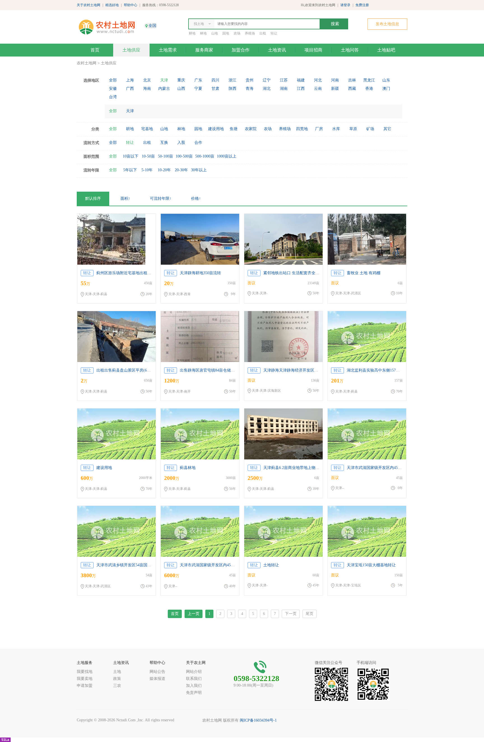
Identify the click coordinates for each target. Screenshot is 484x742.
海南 (147, 88)
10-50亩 (148, 156)
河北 (318, 80)
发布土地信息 (387, 24)
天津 (164, 80)
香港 (369, 88)
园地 (225, 33)
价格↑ (196, 198)
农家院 (251, 129)
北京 (147, 80)
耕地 (192, 33)
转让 (274, 33)
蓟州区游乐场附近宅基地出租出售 (125, 273)
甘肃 (215, 88)
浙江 (232, 80)
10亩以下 (130, 156)
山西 (181, 88)
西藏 (352, 88)
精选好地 (112, 5)
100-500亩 (184, 156)
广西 (130, 88)
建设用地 (216, 129)
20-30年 (181, 170)
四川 (215, 80)
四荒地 (302, 129)
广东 (198, 80)
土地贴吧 (386, 50)
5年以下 (130, 170)
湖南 (284, 88)
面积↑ (125, 198)
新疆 (335, 88)
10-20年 (164, 170)
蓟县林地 (188, 468)
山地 (214, 33)
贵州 (249, 80)
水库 (336, 129)
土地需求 (168, 50)
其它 (387, 129)
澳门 (386, 88)
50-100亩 (165, 156)
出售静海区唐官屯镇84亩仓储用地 (209, 370)
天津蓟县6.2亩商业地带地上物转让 (293, 468)
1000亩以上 (226, 156)
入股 (181, 142)
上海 (130, 80)
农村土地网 (86, 63)
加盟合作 (241, 50)
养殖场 (250, 33)
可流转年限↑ (160, 198)
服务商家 (204, 50)
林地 (203, 33)
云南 (318, 88)
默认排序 (93, 198)
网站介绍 (194, 672)
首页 (94, 50)
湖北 (267, 88)
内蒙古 (164, 88)
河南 (335, 80)
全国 (152, 26)
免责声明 (194, 693)
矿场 (370, 129)
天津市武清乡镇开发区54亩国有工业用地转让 (135, 565)
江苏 (284, 80)
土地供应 (131, 50)
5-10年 (147, 170)
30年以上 (199, 170)
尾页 (309, 614)
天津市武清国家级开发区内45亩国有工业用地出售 (390, 468)
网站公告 (157, 672)
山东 (386, 80)
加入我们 (194, 686)
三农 (117, 686)
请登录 (345, 5)
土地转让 (271, 565)
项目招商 (313, 50)
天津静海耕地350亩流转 (200, 273)
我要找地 (84, 672)
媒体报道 (157, 679)
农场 (237, 33)
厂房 (319, 129)
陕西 (232, 88)
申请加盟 (84, 686)
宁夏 (198, 88)
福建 (301, 80)
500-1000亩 (204, 156)
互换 (164, 142)
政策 (117, 679)
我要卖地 (84, 679)
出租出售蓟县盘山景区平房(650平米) (128, 370)
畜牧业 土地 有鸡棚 (363, 273)
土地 (117, 672)
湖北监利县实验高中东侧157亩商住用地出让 (385, 370)
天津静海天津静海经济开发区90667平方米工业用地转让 (311, 370)
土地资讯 (277, 50)
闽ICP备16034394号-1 (258, 720)
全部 (113, 80)
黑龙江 (369, 80)
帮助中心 (130, 5)
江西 (301, 88)
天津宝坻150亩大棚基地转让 (371, 565)
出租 (262, 33)
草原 (353, 129)
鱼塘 (234, 129)
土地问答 (350, 50)
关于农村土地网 (88, 5)
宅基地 (147, 129)
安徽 (113, 88)
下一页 (291, 614)
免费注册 (362, 5)
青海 (249, 88)
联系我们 (194, 679)
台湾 (113, 97)
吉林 (352, 80)
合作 (198, 142)
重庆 (181, 80)
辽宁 (267, 80)
